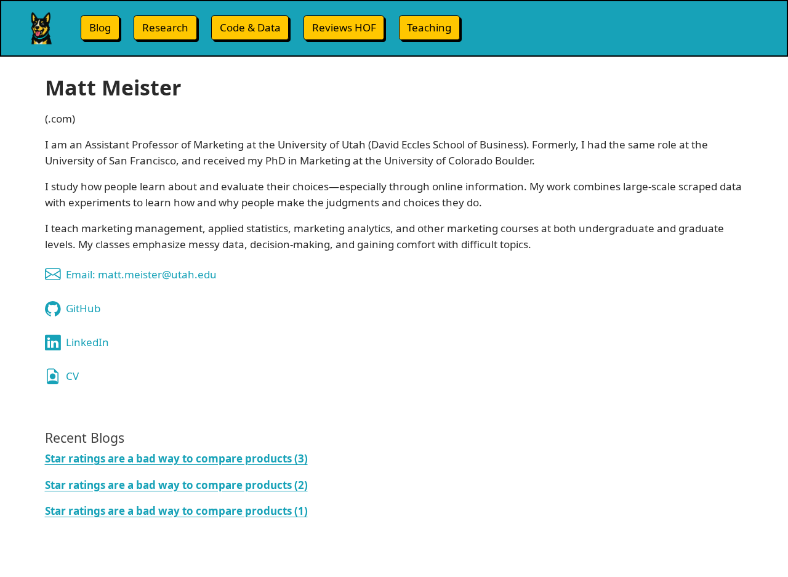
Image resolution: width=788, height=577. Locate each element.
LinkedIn (87, 342)
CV (72, 376)
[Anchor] (132, 436)
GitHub (83, 308)
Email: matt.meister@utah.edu (141, 274)
